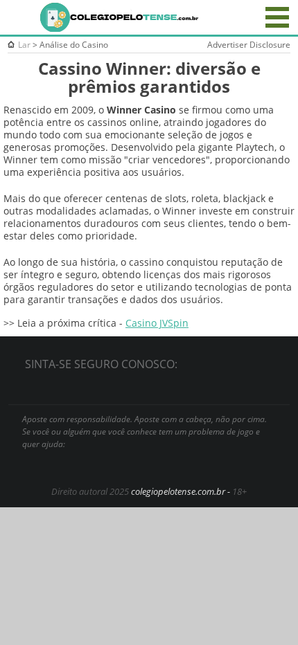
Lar (119, 17)
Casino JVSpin (157, 322)
